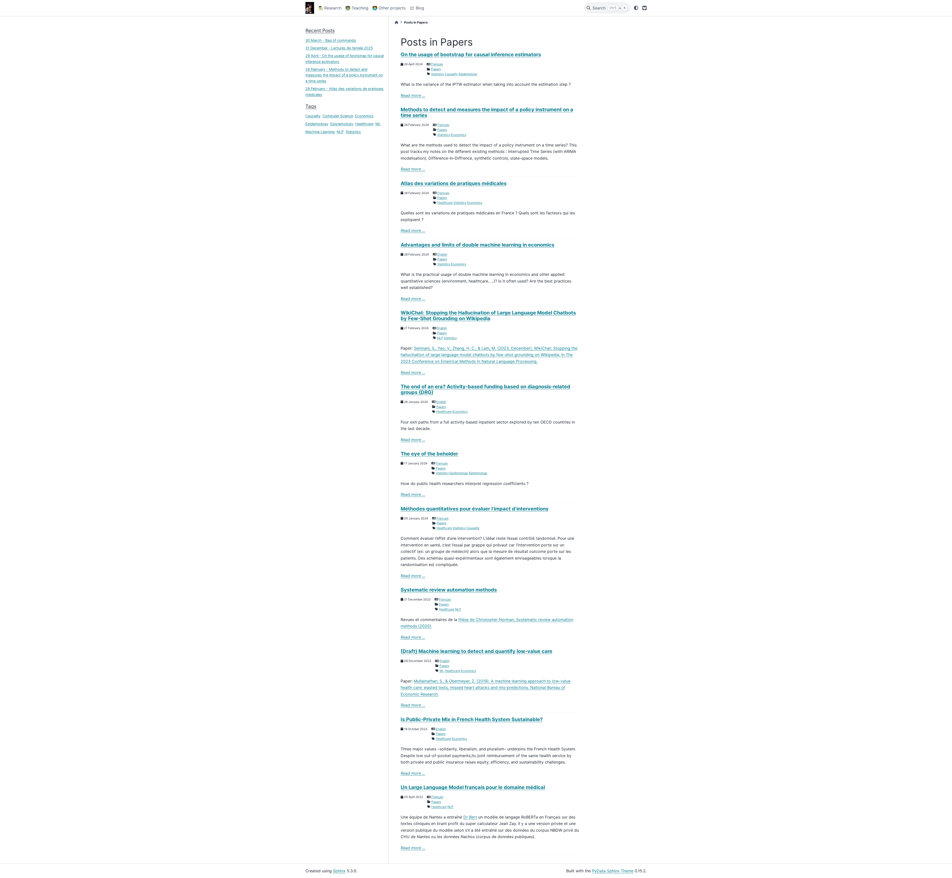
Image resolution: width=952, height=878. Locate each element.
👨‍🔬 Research (329, 7)
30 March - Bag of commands (330, 40)
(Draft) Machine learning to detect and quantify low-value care (476, 651)
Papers (436, 69)
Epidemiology (316, 124)
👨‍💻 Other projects (389, 7)
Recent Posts (320, 30)
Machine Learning (320, 132)
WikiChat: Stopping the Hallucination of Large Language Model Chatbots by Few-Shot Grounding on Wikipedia (488, 315)
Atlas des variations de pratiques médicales (453, 183)
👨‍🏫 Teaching (356, 7)
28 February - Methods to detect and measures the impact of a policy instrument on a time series (344, 75)
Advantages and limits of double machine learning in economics (477, 245)
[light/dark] (636, 8)
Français (437, 64)
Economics (364, 116)
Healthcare (364, 124)
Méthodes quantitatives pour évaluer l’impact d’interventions (474, 509)
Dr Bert (470, 817)
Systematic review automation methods (449, 590)
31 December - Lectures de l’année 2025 (339, 48)
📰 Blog (417, 7)
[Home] (396, 22)
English (442, 254)
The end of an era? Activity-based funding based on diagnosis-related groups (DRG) (485, 389)
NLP (340, 132)
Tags (310, 106)
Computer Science (338, 116)
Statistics (353, 132)
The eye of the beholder (429, 454)
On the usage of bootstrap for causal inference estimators (471, 54)
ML (378, 124)
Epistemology (341, 124)
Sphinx (339, 870)
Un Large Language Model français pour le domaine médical (473, 787)
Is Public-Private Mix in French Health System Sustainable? (472, 719)
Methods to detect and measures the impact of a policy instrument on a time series (487, 112)
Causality (313, 116)
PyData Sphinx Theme (612, 870)
